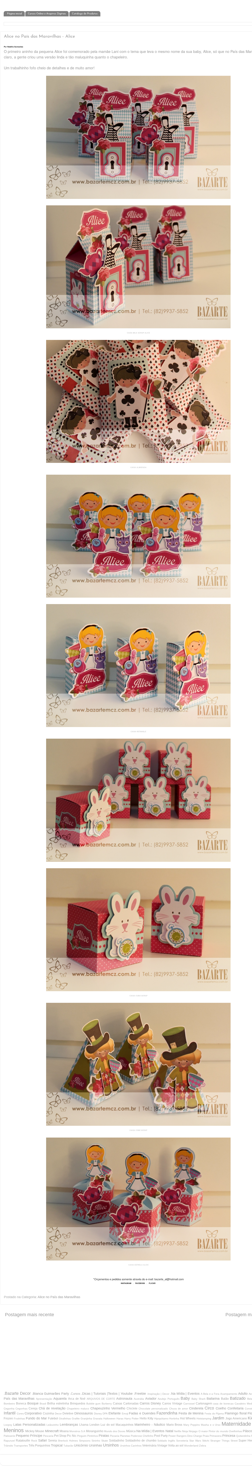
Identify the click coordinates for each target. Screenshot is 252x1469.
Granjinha (86, 1418)
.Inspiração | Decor (158, 1393)
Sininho (96, 1440)
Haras (119, 1418)
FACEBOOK (140, 1283)
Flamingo (231, 1413)
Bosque (33, 1403)
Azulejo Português (168, 1398)
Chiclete (132, 1408)
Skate (104, 1440)
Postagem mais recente (29, 1314)
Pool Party (161, 1435)
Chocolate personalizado (153, 1408)
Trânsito (8, 1445)
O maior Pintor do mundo (213, 1431)
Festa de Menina (191, 1413)
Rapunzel (9, 1440)
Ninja (185, 1431)
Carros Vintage (172, 1403)
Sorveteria (182, 1440)
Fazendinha (166, 1413)
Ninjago (193, 1431)
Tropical (57, 1445)
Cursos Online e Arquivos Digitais (47, 13)
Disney (98, 1413)
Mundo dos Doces (114, 1431)
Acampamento (228, 1393)
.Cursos (75, 1393)
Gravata (97, 1418)
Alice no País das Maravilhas (59, 1297)
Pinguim (82, 1435)
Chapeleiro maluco (78, 1408)
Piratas (104, 1435)
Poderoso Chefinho (142, 1435)
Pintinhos (92, 1435)
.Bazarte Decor (17, 1393)
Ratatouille (23, 1440)
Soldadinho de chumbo (140, 1440)
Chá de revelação (52, 1408)
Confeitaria (235, 1408)
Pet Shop (60, 1435)
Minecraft (52, 1431)
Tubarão (68, 1445)
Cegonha (9, 1408)
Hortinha (174, 1418)
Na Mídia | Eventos (150, 1431)
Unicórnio (81, 1445)
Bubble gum (93, 1403)
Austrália (139, 1398)
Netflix (177, 1431)
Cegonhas (21, 1408)
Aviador (150, 1398)
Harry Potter (131, 1418)
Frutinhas (19, 1418)
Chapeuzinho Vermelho (107, 1408)
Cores (20, 1413)
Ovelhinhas (235, 1431)
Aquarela (60, 1398)
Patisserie (9, 1435)
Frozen (8, 1418)
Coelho (221, 1408)
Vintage (162, 1445)
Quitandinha (243, 1435)
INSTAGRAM (126, 1283)
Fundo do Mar (36, 1418)
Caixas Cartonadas (126, 1403)
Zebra (202, 1445)
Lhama (83, 1424)
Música (131, 1431)
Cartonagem (204, 1403)
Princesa (228, 1435)
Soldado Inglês (166, 1440)
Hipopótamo (161, 1418)
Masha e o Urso (210, 1424)
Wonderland (191, 1445)
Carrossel (189, 1403)
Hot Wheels (188, 1418)
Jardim (218, 1418)
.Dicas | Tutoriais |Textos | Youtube (107, 1393)
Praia (206, 1435)
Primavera (216, 1435)
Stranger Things (219, 1440)
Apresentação (44, 1398)
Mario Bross (174, 1424)
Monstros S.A (77, 1431)
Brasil (43, 1403)
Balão (225, 1398)
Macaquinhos (124, 1424)
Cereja (33, 1408)
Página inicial (14, 13)
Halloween (109, 1418)
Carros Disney (150, 1403)
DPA (105, 1413)
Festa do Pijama (214, 1413)
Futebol (53, 1418)
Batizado (238, 1398)
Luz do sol (108, 1424)
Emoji (125, 1413)
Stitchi (205, 1440)
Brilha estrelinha (58, 1403)
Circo (209, 1408)
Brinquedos (77, 1403)
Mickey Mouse (34, 1431)
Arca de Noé (76, 1398)
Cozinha (48, 1413)
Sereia (52, 1440)
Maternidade (236, 1424)
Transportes (21, 1445)
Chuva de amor (178, 1408)
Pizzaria (114, 1435)
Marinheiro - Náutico (149, 1424)
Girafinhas (65, 1418)
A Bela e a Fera (210, 1393)
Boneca (21, 1403)
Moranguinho (94, 1431)
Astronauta (124, 1398)
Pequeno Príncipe (29, 1435)
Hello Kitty (146, 1418)
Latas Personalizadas (29, 1424)
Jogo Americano (236, 1418)
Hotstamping (203, 1418)
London (94, 1424)
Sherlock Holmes (68, 1440)
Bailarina (213, 1398)
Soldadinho (116, 1440)
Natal (169, 1431)
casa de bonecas (223, 1403)
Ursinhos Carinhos (130, 1445)
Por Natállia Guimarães (13, 47)
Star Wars (195, 1440)
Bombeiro (9, 1403)
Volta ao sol (175, 1445)
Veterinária (149, 1445)
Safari (42, 1440)
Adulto (243, 1393)
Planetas (125, 1435)
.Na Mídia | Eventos (185, 1393)
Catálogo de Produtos (85, 13)
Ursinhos (111, 1445)
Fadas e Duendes (142, 1413)
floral (243, 1413)
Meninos (14, 1430)
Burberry (107, 1403)
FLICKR (152, 1283)
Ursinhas (95, 1445)
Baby (185, 1398)
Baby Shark (198, 1398)
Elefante (114, 1413)
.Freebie (140, 1393)
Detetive (68, 1413)
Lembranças (69, 1424)
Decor (58, 1413)
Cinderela (196, 1408)
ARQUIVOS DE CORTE (101, 1398)
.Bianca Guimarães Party (50, 1393)
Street (234, 1440)
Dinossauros (83, 1413)
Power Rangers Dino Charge (185, 1435)
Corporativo (33, 1413)
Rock (34, 1440)
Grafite (76, 1418)
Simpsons (84, 1440)
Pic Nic (71, 1435)
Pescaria (48, 1435)
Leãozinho (52, 1424)
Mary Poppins (191, 1424)
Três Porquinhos (39, 1445)
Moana (64, 1431)
